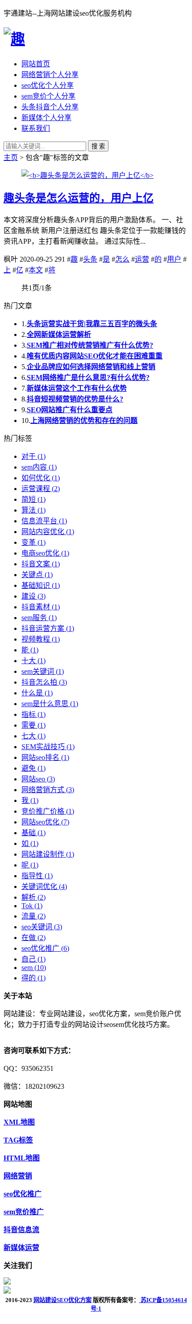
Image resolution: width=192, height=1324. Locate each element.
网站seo (38, 779)
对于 (33, 456)
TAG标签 (18, 1140)
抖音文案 (40, 564)
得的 (33, 978)
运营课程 (40, 488)
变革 (33, 542)
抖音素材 (40, 607)
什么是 (37, 693)
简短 (33, 499)
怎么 (122, 259)
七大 (33, 736)
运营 (142, 259)
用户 (174, 259)
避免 (33, 768)
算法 (33, 510)
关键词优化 (44, 886)
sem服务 (39, 617)
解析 (33, 897)
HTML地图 (22, 1158)
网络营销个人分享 (50, 74)
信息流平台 (44, 521)
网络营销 (18, 1176)
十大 (33, 660)
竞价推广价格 (47, 811)
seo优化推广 (45, 948)
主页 (11, 157)
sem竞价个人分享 (48, 96)
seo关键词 (41, 927)
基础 (33, 833)
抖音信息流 (21, 1229)
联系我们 (35, 128)
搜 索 (98, 146)
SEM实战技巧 (48, 746)
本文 (36, 270)
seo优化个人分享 (47, 85)
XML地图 (19, 1122)
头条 (90, 259)
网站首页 (35, 64)
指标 (33, 714)
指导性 (37, 876)
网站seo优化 (45, 822)
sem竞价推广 (24, 1212)
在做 (33, 937)
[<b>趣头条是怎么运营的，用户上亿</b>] (87, 175)
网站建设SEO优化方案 (62, 1300)
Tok (31, 906)
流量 (33, 916)
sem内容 (39, 467)
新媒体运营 (21, 1247)
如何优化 (40, 478)
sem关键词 (42, 671)
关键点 (37, 574)
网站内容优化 (47, 531)
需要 (33, 725)
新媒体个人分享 (46, 117)
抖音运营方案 (47, 628)
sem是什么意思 (49, 703)
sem (33, 967)
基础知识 (40, 585)
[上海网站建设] (14, 39)
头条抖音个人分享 (50, 107)
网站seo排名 (45, 757)
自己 (33, 959)
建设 (33, 596)
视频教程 (40, 639)
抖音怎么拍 (44, 682)
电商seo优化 (45, 553)
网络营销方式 (47, 790)
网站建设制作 (47, 854)
